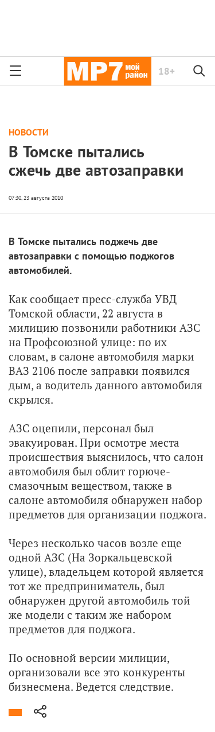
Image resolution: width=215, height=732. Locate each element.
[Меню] (15, 71)
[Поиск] (199, 71)
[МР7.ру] (107, 71)
